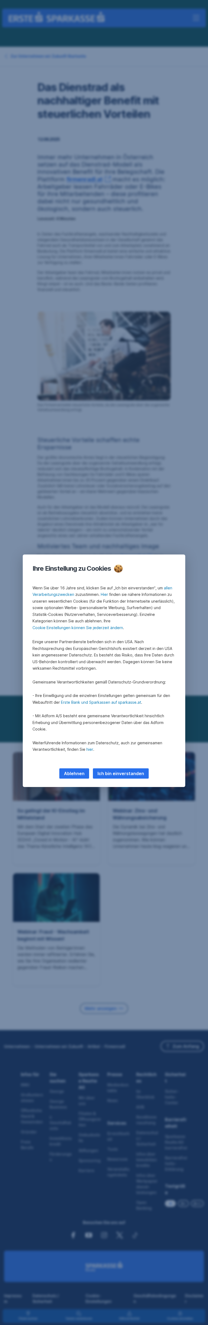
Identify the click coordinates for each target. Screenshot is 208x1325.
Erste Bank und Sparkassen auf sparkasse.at (101, 702)
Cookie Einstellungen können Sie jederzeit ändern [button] (77, 627)
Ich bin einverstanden (121, 773)
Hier (104, 594)
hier (89, 749)
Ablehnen (74, 773)
